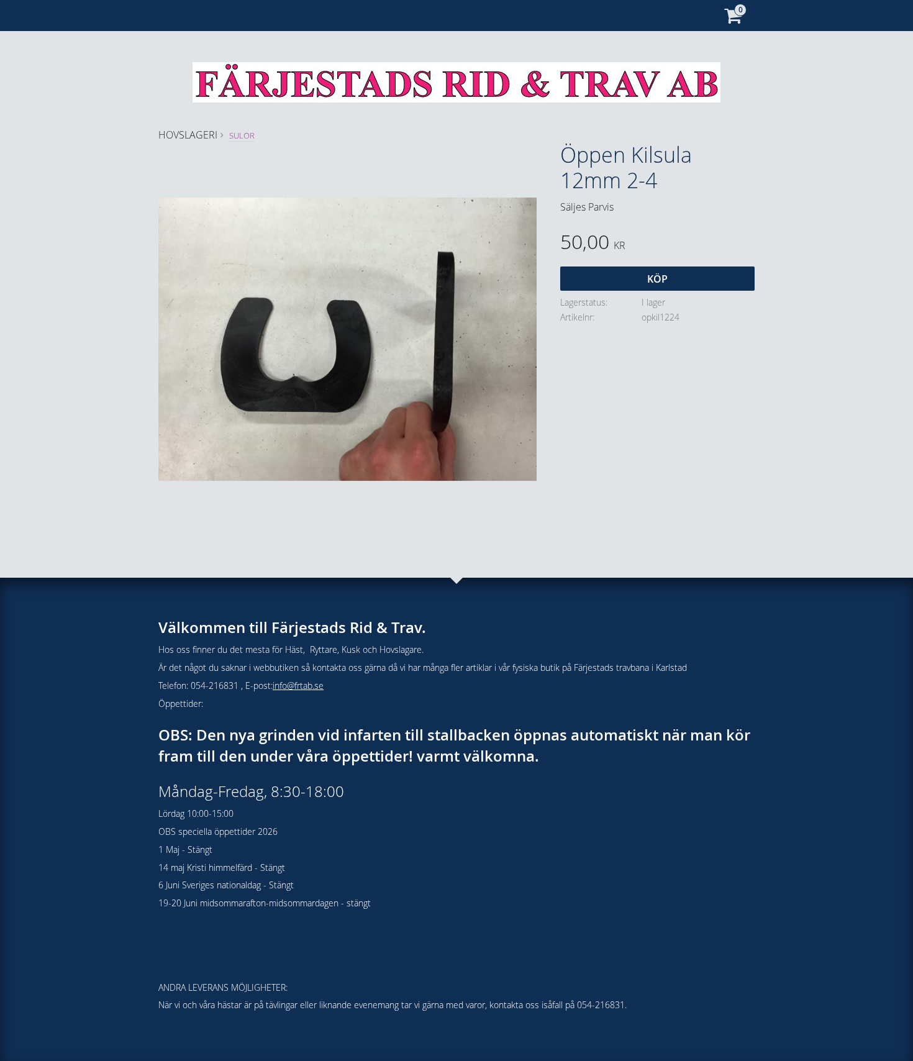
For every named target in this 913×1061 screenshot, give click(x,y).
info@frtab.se (298, 685)
